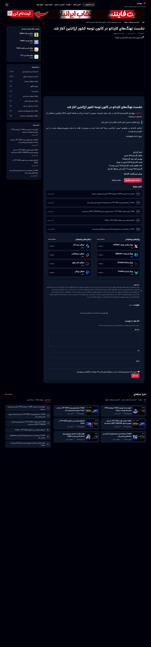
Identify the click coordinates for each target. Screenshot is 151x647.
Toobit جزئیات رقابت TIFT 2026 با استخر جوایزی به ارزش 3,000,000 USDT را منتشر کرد (108, 211)
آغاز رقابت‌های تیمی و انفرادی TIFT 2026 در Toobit (119, 220)
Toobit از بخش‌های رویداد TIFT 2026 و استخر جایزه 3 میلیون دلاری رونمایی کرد (110, 203)
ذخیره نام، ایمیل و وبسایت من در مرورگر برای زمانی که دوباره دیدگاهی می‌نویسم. (107, 371)
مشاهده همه (101, 239)
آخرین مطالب (77, 5)
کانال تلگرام (117, 122)
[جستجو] (7, 5)
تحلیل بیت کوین (59, 5)
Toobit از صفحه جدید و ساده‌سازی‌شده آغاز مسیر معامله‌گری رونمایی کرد (113, 229)
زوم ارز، (131, 113)
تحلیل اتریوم (49, 5)
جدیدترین (48, 400)
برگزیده (140, 400)
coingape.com (132, 136)
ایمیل (137, 361)
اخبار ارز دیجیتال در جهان (131, 22)
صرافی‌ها (68, 5)
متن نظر (137, 329)
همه (145, 400)
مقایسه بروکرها (116, 180)
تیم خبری (116, 33)
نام (138, 351)
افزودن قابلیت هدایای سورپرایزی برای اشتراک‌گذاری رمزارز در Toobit (73, 435)
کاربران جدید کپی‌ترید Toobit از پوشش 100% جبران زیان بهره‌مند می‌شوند (113, 194)
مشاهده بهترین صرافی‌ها (133, 180)
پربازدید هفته (39, 400)
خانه (143, 22)
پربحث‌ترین (30, 400)
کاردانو (116, 107)
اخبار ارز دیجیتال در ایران (129, 400)
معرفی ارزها (40, 5)
